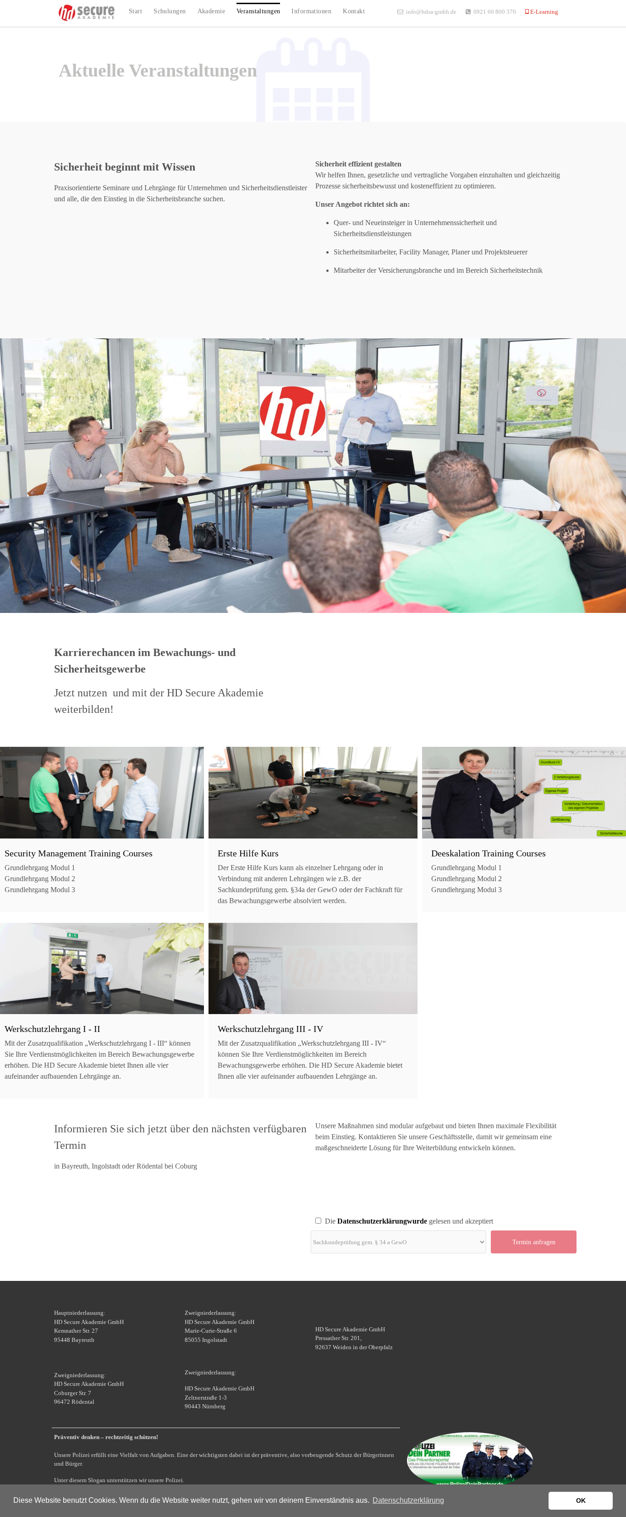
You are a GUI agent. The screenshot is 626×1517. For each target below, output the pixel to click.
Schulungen (170, 11)
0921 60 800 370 (494, 12)
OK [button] (581, 1500)
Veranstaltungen (258, 11)
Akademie (211, 11)
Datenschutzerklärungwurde (381, 1221)
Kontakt (354, 11)
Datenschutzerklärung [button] (408, 1500)
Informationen (311, 11)
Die (328, 1221)
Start (135, 11)
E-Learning (543, 12)
